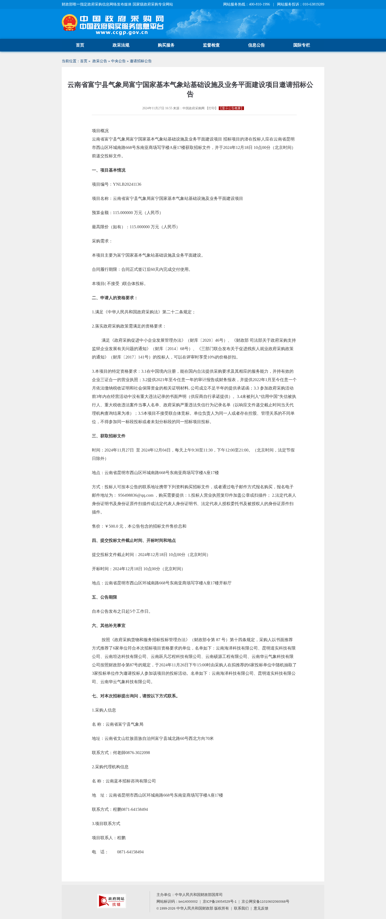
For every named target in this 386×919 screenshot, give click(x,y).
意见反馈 (261, 908)
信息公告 (256, 45)
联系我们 (241, 908)
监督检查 (211, 45)
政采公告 (99, 61)
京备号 (220, 902)
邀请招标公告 (141, 61)
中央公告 (118, 61)
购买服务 (166, 45)
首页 (80, 45)
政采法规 (121, 45)
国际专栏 (301, 45)
